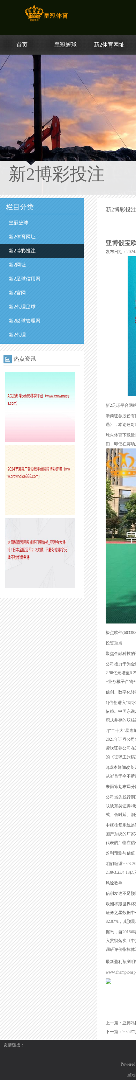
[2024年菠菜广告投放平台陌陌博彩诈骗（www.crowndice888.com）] (40, 513)
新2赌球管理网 (24, 320)
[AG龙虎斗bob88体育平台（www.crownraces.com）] (40, 440)
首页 (22, 45)
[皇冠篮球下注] (46, 21)
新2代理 (17, 334)
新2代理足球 (22, 306)
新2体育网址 (109, 45)
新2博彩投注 (22, 250)
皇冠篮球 (65, 45)
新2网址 (17, 264)
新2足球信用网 (24, 278)
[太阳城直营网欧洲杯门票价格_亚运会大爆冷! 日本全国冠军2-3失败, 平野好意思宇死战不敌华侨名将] (40, 586)
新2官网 (17, 292)
